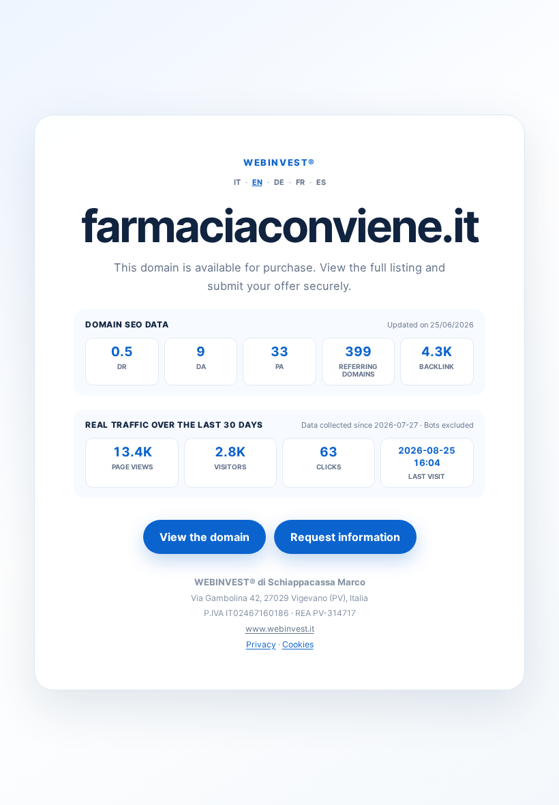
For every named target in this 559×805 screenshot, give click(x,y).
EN (257, 182)
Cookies (298, 644)
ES (321, 182)
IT (237, 182)
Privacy (261, 644)
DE (279, 182)
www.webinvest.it (279, 629)
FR (300, 182)
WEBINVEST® (279, 162)
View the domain (205, 537)
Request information (345, 537)
